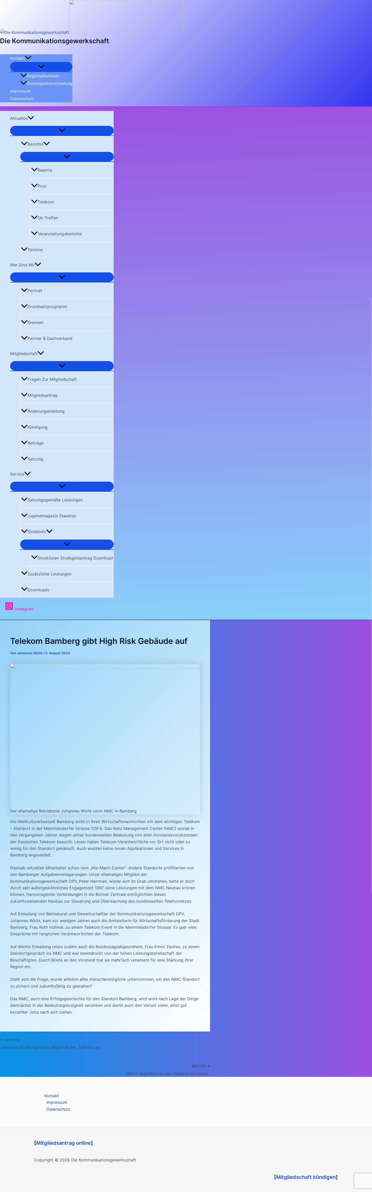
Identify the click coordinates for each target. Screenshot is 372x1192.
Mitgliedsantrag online (63, 1143)
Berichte (35, 144)
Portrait (35, 290)
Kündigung (38, 427)
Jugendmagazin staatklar (52, 515)
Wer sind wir (22, 264)
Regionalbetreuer (43, 75)
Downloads (38, 589)
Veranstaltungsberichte (60, 233)
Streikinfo (37, 531)
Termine (35, 249)
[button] (28, 58)
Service (17, 474)
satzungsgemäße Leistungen (55, 499)
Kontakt (17, 58)
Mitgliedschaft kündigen (306, 1177)
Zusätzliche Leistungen (49, 573)
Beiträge (36, 443)
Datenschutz (22, 98)
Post (42, 186)
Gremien (36, 322)
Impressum (20, 91)
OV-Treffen (48, 217)
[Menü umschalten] (41, 67)
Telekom (46, 201)
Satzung (35, 458)
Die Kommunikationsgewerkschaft (54, 41)
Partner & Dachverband (50, 338)
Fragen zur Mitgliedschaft (52, 379)
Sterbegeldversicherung (49, 83)
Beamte (45, 170)
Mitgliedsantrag (42, 395)
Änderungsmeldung (46, 411)
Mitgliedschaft (23, 353)
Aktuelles (19, 118)
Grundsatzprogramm (47, 306)
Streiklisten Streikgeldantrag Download (75, 557)
